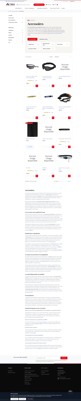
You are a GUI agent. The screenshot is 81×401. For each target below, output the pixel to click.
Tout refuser (22, 398)
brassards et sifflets (58, 249)
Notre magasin (27, 383)
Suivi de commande (45, 370)
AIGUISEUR (44, 167)
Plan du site (27, 382)
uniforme (31, 230)
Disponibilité (11, 37)
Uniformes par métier (42, 8)
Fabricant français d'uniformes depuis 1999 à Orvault (32, 376)
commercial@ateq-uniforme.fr (65, 378)
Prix (9, 42)
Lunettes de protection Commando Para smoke (47, 77)
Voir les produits (32, 39)
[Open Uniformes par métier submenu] (48, 8)
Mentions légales (28, 372)
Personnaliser (30, 398)
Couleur (10, 35)
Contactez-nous (28, 380)
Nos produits (18, 8)
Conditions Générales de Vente (31, 374)
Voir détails (30, 146)
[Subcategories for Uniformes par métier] (22, 22)
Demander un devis (44, 39)
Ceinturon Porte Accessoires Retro (64, 168)
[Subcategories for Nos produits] (22, 18)
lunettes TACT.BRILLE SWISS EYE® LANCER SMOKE (31, 77)
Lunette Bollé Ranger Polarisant (65, 76)
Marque (10, 40)
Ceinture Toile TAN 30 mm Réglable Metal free (31, 107)
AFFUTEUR (28, 167)
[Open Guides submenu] (66, 8)
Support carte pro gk (30, 138)
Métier (10, 32)
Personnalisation (12, 20)
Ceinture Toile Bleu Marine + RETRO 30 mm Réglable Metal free (48, 108)
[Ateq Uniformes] (10, 4)
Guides (63, 8)
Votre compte (44, 368)
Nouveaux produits (11, 372)
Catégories (11, 30)
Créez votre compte (45, 374)
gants (44, 261)
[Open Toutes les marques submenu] (35, 8)
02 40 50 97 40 (62, 377)
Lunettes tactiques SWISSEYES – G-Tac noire (65, 107)
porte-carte (53, 241)
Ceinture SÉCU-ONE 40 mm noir (65, 138)
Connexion (43, 372)
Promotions (10, 370)
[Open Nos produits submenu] (23, 8)
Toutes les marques (29, 8)
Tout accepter (14, 398)
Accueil (10, 15)
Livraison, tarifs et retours (29, 370)
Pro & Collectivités (55, 8)
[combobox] (23, 5)
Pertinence (57, 56)
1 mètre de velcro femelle (47, 138)
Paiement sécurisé (28, 378)
